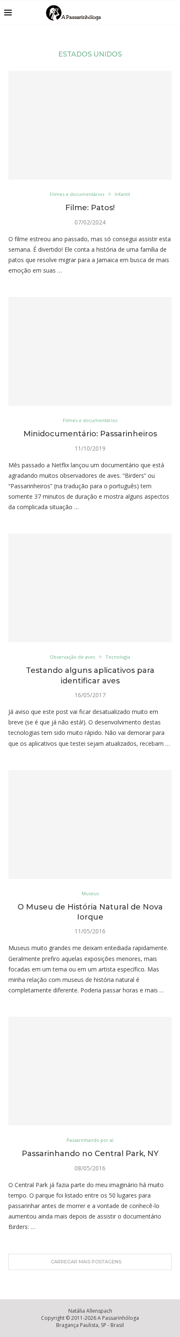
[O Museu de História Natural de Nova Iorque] (90, 824)
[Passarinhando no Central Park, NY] (90, 1071)
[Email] (159, 12)
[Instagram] (150, 12)
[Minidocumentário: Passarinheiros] (90, 351)
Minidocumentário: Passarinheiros (90, 433)
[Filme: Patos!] (90, 125)
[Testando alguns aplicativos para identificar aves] (90, 587)
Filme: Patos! (90, 207)
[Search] (171, 12)
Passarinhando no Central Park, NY (90, 1153)
